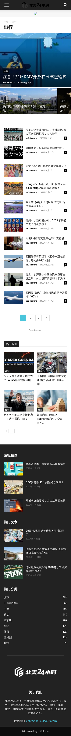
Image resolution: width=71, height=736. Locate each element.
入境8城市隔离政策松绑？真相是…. (46, 238)
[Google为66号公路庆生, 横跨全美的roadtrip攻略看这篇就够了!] (13, 188)
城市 (7, 371)
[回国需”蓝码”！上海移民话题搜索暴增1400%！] (13, 297)
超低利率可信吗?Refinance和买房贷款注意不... (51, 418)
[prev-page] (6, 431)
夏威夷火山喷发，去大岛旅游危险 (46, 500)
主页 (6, 21)
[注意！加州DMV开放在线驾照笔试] (35, 60)
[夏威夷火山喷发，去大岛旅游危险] (13, 505)
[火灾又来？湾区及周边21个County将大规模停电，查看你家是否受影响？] (19, 362)
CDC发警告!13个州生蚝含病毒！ (45, 482)
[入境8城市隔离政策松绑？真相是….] (13, 243)
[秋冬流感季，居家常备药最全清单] (13, 468)
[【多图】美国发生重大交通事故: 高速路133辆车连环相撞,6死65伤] (52, 362)
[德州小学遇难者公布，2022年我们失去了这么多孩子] (13, 225)
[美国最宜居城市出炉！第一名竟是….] (28, 101)
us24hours (9, 82)
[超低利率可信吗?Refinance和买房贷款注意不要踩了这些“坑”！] (52, 400)
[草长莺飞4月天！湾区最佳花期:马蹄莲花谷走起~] (13, 206)
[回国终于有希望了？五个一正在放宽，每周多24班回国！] (13, 261)
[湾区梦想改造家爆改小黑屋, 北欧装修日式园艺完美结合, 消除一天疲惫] (13, 553)
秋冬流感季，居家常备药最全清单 (46, 464)
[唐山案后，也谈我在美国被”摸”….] (13, 152)
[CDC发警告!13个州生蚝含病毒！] (13, 487)
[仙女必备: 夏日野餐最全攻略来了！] (13, 170)
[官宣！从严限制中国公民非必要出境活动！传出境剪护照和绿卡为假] (13, 279)
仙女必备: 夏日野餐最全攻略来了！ (46, 166)
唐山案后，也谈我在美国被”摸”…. (45, 147)
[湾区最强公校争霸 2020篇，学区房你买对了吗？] (13, 572)
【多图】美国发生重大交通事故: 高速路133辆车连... (51, 380)
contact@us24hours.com (41, 721)
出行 (6, 71)
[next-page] (46, 318)
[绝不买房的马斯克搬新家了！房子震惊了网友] (19, 400)
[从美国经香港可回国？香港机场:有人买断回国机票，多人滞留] (13, 134)
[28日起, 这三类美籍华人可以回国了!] (13, 535)
